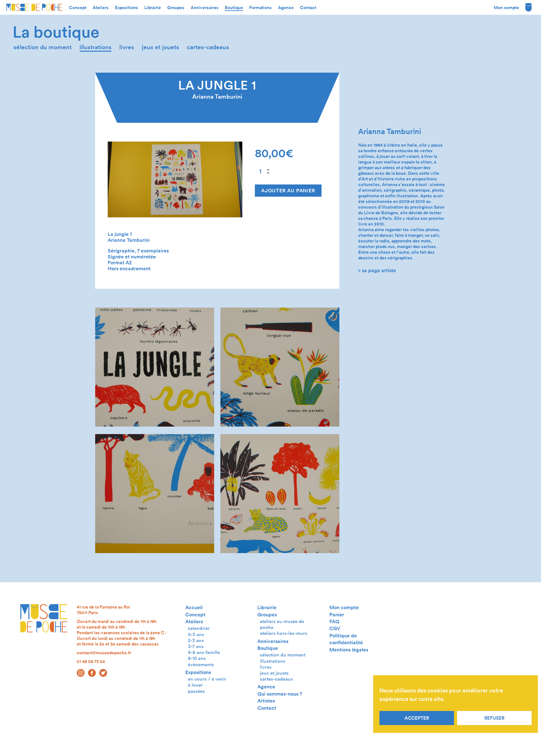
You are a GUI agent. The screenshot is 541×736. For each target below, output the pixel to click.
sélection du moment (42, 47)
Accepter (416, 718)
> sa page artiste (377, 270)
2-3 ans (196, 640)
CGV (334, 628)
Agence (286, 7)
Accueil (194, 607)
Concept (77, 7)
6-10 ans (197, 658)
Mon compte (506, 7)
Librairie (152, 7)
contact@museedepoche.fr (104, 653)
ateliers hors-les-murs (283, 633)
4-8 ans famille (204, 652)
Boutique (234, 7)
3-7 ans (196, 646)
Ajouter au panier (288, 191)
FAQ (334, 622)
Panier (336, 615)
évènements (201, 664)
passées (196, 691)
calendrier (199, 628)
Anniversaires (205, 7)
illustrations (95, 47)
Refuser (494, 718)
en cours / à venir (207, 679)
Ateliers (101, 7)
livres (126, 47)
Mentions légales (348, 650)
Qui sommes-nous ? (279, 694)
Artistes (266, 701)
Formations (260, 7)
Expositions (126, 7)
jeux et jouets (160, 47)
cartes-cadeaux (208, 47)
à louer (195, 685)
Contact (308, 7)
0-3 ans (196, 634)
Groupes (175, 7)
